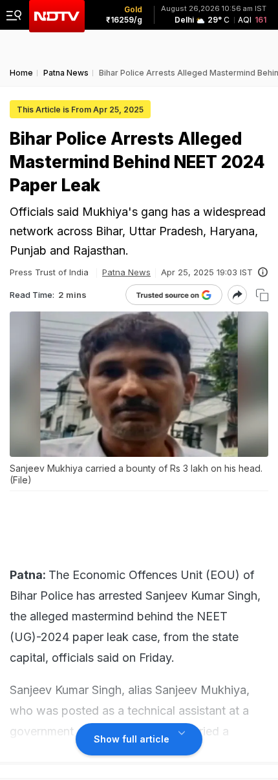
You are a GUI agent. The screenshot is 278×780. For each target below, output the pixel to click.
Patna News (126, 272)
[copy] (262, 295)
